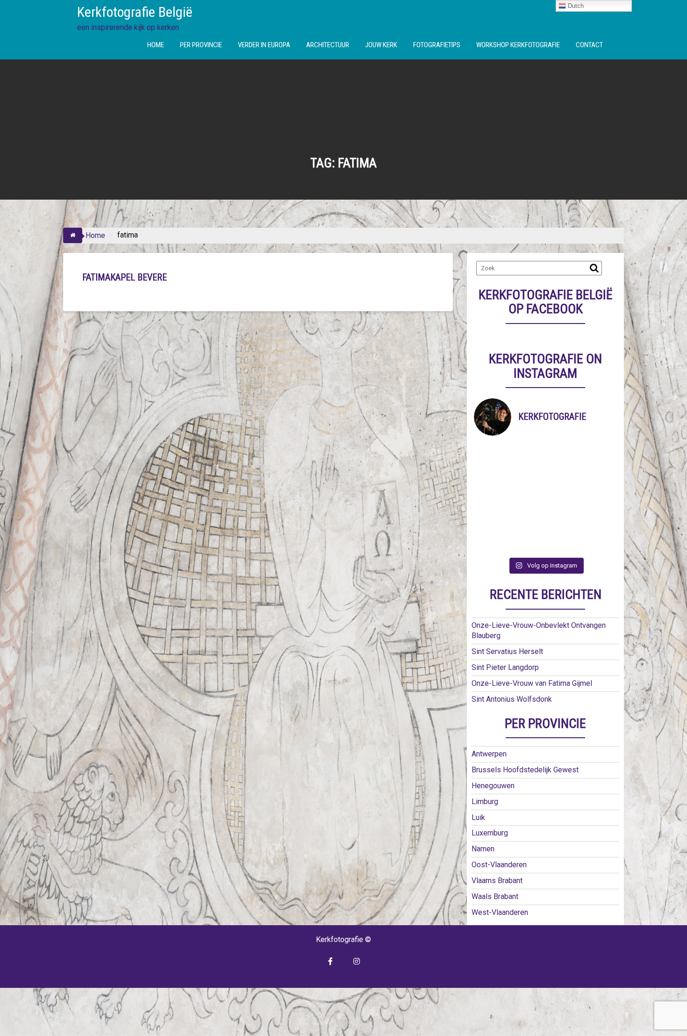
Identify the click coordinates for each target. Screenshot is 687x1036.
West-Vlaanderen (500, 912)
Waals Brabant (495, 896)
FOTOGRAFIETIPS (436, 45)
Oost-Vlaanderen (499, 864)
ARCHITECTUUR (327, 45)
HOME (155, 45)
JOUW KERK (381, 45)
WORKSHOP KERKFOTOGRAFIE (518, 45)
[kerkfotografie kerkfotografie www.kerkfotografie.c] (563, 520)
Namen (483, 848)
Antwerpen (489, 753)
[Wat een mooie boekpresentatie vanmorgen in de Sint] (563, 475)
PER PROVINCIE (201, 45)
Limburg (485, 801)
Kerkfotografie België (135, 12)
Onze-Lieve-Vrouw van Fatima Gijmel (532, 683)
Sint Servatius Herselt (507, 651)
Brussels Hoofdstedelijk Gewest (525, 769)
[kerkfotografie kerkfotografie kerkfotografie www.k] (492, 453)
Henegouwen (493, 785)
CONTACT (589, 45)
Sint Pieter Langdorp (505, 667)
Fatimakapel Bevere (124, 277)
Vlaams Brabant (497, 880)
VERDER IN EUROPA (264, 45)
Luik (478, 817)
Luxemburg (490, 832)
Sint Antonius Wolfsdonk (512, 699)
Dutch (575, 5)
